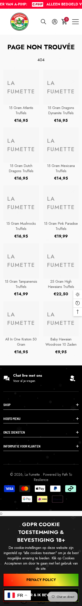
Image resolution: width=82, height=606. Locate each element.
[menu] (75, 21)
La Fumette (33, 474)
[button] (43, 21)
